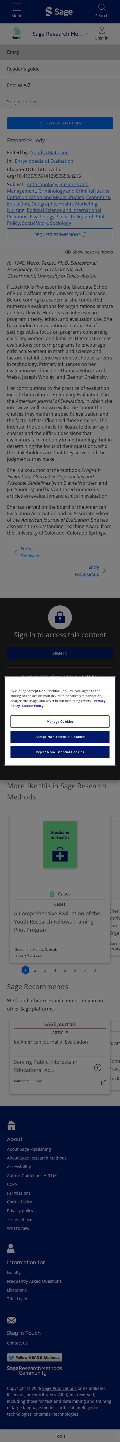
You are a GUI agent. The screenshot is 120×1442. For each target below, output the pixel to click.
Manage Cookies (60, 721)
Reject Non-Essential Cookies (60, 752)
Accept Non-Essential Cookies (60, 736)
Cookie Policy (32, 705)
